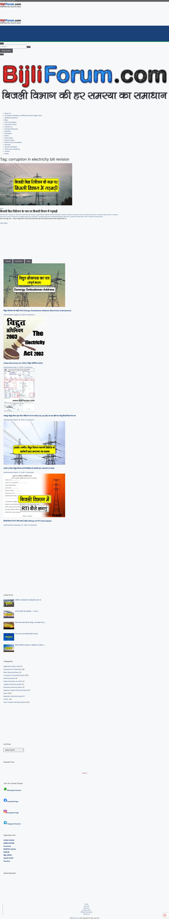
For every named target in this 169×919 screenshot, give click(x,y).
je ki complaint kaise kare (101, 214)
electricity (89, 214)
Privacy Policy (9, 140)
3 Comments (28, 367)
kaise (56, 216)
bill (42, 214)
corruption (63, 214)
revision (100, 216)
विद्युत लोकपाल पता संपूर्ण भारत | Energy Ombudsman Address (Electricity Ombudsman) (37, 311)
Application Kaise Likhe (12, 666)
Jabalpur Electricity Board (13, 684)
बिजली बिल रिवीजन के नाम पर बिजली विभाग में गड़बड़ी (28, 211)
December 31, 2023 (20, 525)
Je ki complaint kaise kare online (45, 216)
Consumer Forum (10, 124)
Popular (8, 261)
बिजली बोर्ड (6, 852)
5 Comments (30, 315)
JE (93, 214)
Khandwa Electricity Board (13, 687)
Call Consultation (5, 36)
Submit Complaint (5, 40)
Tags (28, 261)
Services (2, 28)
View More (4, 223)
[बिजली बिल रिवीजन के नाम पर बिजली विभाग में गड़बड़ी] (36, 205)
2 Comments (32, 525)
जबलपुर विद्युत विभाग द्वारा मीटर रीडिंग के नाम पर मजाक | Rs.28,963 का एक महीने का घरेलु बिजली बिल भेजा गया (40, 416)
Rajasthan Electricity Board (13, 696)
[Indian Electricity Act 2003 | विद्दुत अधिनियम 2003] (25, 359)
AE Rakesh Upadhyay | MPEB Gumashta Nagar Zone (23, 115)
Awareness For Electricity (8, 34)
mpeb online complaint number (89, 216)
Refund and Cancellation (13, 142)
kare (59, 216)
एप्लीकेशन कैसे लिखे (9, 843)
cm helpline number (48, 214)
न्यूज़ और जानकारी (8, 858)
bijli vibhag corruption (34, 214)
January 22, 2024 (13, 214)
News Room (8, 138)
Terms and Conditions (12, 149)
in (92, 214)
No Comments (23, 214)
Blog (6, 120)
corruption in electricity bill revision (76, 214)
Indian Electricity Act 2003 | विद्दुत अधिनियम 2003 (23, 363)
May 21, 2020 (18, 367)
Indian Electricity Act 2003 (13, 681)
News (2, 30)
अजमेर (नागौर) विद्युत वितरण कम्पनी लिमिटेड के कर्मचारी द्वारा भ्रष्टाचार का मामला (29, 468)
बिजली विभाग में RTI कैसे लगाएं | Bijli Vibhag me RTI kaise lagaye (28, 521)
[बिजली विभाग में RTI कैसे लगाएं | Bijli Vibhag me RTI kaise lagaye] (34, 517)
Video (6, 153)
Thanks (7, 151)
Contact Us (8, 127)
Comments (19, 261)
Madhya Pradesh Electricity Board (15, 690)
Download (3, 38)
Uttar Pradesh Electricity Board (14, 702)
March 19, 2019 (18, 420)
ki (60, 216)
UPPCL (6, 699)
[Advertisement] (32, 13)
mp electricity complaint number (70, 216)
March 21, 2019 (18, 472)
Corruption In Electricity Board (14, 675)
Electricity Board (9, 678)
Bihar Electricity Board (11, 672)
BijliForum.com (74, 918)
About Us (7, 113)
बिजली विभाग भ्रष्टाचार (10, 849)
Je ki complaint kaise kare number (26, 216)
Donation (7, 131)
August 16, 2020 (19, 315)
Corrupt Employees (11, 129)
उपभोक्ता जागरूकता (9, 840)
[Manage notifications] (164, 915)
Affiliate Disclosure (11, 118)
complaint (57, 214)
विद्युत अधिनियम (8, 855)
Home (2, 26)
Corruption (3, 32)
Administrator (4, 214)
